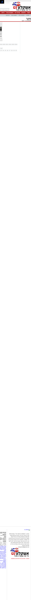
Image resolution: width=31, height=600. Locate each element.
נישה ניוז (4, 551)
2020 (4, 44)
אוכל (5, 533)
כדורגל (4, 542)
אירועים (7, 15)
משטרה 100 (3, 535)
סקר (23, 20)
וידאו (3, 12)
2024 (16, 44)
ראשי (28, 12)
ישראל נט (4, 562)
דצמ (1, 48)
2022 (10, 44)
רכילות (4, 539)
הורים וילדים (3, 554)
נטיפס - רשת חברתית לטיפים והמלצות (20, 558)
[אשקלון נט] (27, 529)
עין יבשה (4, 557)
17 (9, 50)
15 (5, 50)
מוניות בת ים (3, 564)
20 (16, 50)
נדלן (1, 533)
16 (7, 50)
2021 (7, 44)
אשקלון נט (28, 20)
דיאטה (4, 553)
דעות (5, 543)
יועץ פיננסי (3, 558)
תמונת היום (14, 15)
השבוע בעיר (9, 12)
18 (11, 50)
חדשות (23, 12)
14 (3, 50)
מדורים (4, 544)
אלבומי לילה (21, 15)
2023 (13, 44)
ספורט (27, 15)
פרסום (2, 567)
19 (14, 50)
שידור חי (17, 12)
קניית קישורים (3, 546)
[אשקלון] (20, 11)
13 (1, 50)
